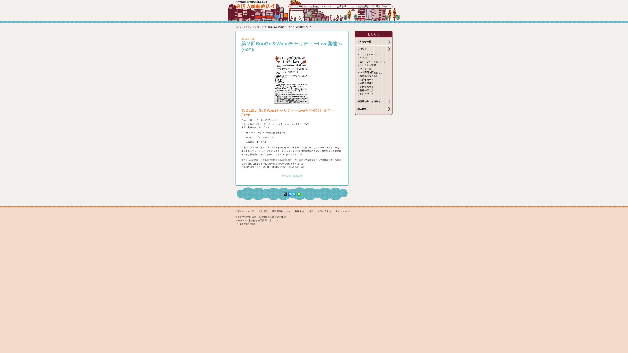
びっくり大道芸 (368, 65)
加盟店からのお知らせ (253, 27)
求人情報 (362, 109)
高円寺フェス (367, 94)
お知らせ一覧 (364, 41)
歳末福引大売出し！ (370, 76)
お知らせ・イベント (321, 6)
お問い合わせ (324, 211)
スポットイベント (369, 54)
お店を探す (342, 6)
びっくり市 (365, 69)
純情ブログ (381, 6)
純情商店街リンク (281, 211)
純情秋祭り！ (367, 87)
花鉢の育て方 (367, 90)
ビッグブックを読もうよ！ (373, 61)
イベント (362, 49)
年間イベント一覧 (245, 211)
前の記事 (286, 176)
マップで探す (362, 6)
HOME (299, 6)
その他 (363, 58)
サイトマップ (342, 211)
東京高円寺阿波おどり (371, 72)
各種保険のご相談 (304, 211)
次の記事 (297, 176)
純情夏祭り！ (367, 83)
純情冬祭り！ (367, 79)
